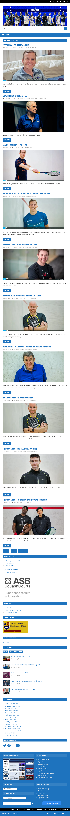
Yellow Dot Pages (43, 795)
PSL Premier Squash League (46, 773)
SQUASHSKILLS (32, 48)
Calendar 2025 (52, 809)
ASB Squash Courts (43, 759)
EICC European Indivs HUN (12, 561)
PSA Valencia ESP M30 (11, 704)
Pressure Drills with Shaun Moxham (20, 244)
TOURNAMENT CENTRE (11, 570)
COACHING (20, 48)
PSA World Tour (42, 775)
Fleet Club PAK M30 (10, 717)
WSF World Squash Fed (45, 777)
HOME (13, 809)
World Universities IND (11, 710)
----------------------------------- (12, 567)
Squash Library (42, 768)
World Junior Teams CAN (12, 715)
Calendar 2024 (41, 809)
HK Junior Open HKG (11, 713)
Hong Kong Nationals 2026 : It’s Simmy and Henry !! (26, 681)
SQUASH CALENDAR (11, 572)
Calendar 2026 (63, 809)
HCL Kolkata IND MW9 (11, 708)
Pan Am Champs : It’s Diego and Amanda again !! (25, 665)
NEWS (25, 48)
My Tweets (6, 642)
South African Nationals (12, 608)
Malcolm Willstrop (29, 99)
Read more (7, 91)
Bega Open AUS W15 (11, 724)
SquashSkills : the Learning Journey (20, 448)
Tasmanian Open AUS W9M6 (13, 726)
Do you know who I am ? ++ (15, 96)
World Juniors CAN (10, 719)
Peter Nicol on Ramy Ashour (16, 45)
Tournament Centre (28, 809)
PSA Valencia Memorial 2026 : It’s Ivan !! (23, 689)
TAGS (15, 652)
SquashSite (41, 762)
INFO (10, 652)
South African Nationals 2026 (19, 673)
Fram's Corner (42, 791)
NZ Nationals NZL (10, 733)
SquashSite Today (43, 764)
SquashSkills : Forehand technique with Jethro (25, 499)
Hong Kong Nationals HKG (12, 706)
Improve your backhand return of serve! (22, 295)
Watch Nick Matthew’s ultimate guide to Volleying (26, 193)
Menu (7, 34)
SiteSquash (41, 766)
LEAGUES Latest (9, 565)
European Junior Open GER (13, 731)
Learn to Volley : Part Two (15, 144)
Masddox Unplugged (44, 789)
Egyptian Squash (43, 771)
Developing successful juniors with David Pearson (27, 346)
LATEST (5, 652)
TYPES (20, 652)
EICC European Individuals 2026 (20, 656)
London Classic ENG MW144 (13, 610)
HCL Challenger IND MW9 (12, 728)
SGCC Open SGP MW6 (11, 722)
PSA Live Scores (9, 563)
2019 (14, 48)
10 (23, 551)
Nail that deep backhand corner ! (18, 397)
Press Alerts (41, 793)
